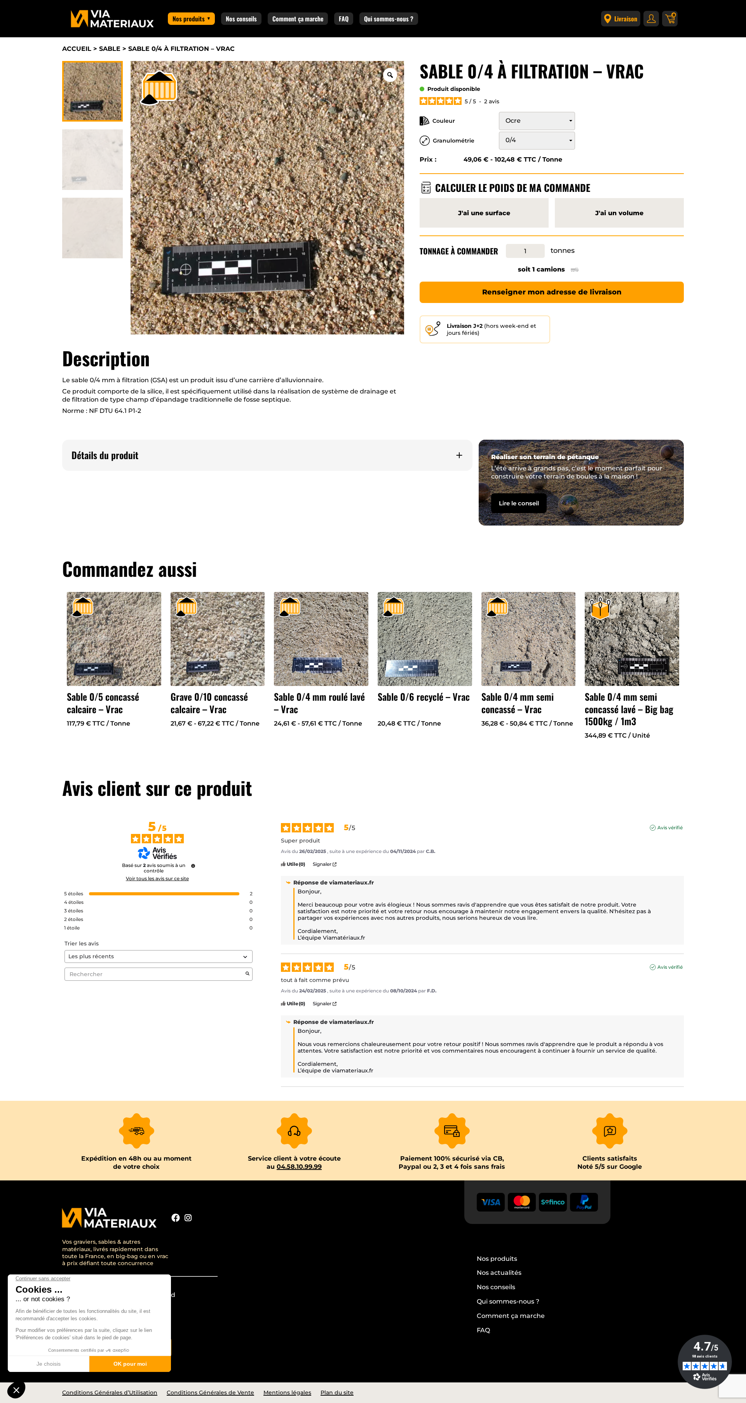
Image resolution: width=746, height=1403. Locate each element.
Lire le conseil (519, 503)
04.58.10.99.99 (299, 1166)
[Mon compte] (651, 18)
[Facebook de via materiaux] (175, 1219)
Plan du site (337, 1392)
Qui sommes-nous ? (388, 18)
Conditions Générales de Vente (210, 1392)
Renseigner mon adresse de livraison (552, 292)
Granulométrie (453, 140)
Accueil (76, 48)
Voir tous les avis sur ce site (157, 878)
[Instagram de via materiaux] (188, 1219)
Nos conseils (241, 18)
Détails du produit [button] (104, 455)
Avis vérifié (670, 827)
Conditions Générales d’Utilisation (109, 1392)
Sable (109, 48)
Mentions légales (287, 1392)
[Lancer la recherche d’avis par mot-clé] (247, 974)
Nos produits (189, 18)
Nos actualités (499, 1272)
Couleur (443, 120)
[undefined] (193, 866)
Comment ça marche (297, 18)
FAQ (344, 18)
